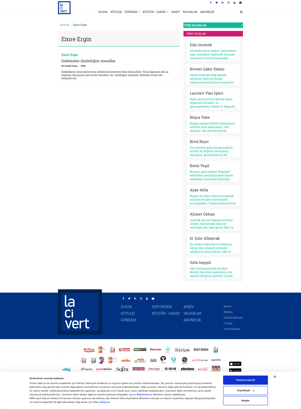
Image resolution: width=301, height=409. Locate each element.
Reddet (245, 400)
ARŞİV (175, 12)
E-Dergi (228, 323)
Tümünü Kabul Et (245, 380)
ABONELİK (207, 12)
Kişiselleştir (243, 390)
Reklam (228, 312)
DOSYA (103, 12)
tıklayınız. (105, 402)
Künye (227, 306)
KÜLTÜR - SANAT (154, 12)
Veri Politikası (232, 328)
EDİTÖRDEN (162, 306)
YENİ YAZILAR (196, 33)
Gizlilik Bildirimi (233, 317)
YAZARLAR (189, 12)
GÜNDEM (130, 12)
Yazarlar (65, 24)
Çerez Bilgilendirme (141, 394)
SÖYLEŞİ (116, 12)
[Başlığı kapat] (275, 377)
